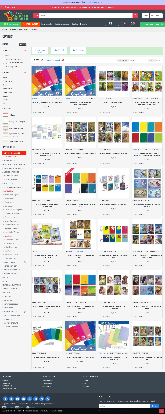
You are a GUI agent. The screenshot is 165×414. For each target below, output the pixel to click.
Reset (24, 45)
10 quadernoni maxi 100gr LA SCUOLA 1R (47, 257)
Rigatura (6, 109)
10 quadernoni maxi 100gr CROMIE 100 (80, 206)
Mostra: (152, 60)
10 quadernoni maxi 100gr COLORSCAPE (46, 206)
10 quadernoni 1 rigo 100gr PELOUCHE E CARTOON (147, 104)
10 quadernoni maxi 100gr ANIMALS (80, 154)
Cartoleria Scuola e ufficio (19, 29)
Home (4, 29)
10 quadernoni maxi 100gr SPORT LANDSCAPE (80, 308)
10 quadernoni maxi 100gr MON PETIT (80, 257)
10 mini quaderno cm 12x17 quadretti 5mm (80, 104)
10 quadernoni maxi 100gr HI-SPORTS (147, 206)
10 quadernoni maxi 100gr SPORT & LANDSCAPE (147, 257)
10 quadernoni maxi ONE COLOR (80, 357)
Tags (4, 50)
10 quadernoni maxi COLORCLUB (47, 357)
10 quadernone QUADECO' (114, 103)
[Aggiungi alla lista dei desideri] (50, 262)
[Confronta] (54, 262)
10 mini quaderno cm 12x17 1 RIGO (47, 103)
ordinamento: (123, 60)
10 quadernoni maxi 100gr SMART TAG (113, 257)
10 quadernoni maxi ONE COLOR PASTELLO (113, 359)
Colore (5, 73)
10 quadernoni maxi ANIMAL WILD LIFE (147, 308)
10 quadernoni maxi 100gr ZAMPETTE (113, 308)
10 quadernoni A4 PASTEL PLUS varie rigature (47, 155)
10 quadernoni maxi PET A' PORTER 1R (147, 359)
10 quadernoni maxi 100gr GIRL (113, 204)
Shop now (94, 2)
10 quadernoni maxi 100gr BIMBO (113, 154)
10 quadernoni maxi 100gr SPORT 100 (46, 308)
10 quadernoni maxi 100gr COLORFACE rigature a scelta (147, 155)
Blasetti (35, 98)
